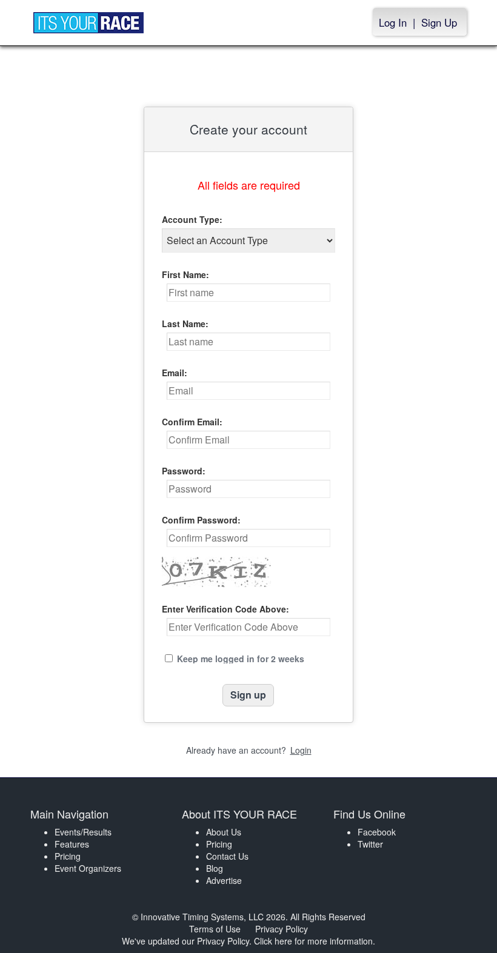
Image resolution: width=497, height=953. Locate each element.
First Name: (185, 274)
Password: (183, 471)
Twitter (370, 844)
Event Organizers (88, 868)
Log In (393, 22)
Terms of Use (215, 929)
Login (301, 750)
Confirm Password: (201, 520)
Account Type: (192, 219)
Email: (174, 373)
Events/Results (83, 832)
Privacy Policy (281, 929)
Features (72, 844)
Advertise (224, 880)
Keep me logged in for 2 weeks (240, 658)
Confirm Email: (192, 422)
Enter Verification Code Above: (225, 609)
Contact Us (227, 856)
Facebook (377, 832)
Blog (214, 868)
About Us (223, 832)
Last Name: (185, 323)
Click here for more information (313, 941)
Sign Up (439, 22)
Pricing (68, 856)
